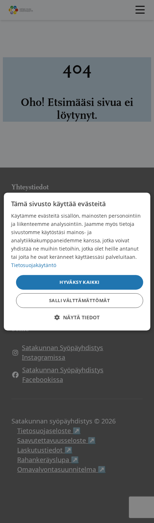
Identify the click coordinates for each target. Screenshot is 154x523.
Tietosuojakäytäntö (33, 265)
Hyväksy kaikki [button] (79, 282)
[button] (77, 317)
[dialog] (77, 262)
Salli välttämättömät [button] (79, 300)
